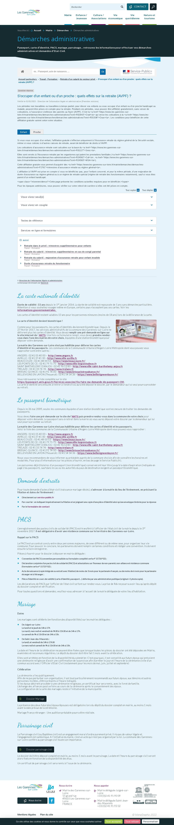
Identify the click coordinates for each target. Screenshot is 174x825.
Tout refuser (132, 821)
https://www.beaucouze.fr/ (69, 361)
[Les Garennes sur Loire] (28, 12)
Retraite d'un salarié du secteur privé (78, 79)
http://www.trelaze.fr (61, 369)
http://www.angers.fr (60, 355)
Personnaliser (150, 821)
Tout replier (131, 190)
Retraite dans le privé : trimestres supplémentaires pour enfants (57, 246)
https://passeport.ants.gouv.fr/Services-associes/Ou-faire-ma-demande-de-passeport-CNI (70, 382)
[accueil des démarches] (22, 71)
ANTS (42, 335)
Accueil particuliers (27, 79)
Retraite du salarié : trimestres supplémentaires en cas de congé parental (62, 252)
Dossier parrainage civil (39, 749)
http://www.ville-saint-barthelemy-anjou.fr (98, 366)
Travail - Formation (49, 79)
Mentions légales (26, 814)
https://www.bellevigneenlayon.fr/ (98, 374)
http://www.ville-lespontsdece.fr (77, 363)
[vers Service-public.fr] (138, 72)
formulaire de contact (38, 506)
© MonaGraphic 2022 (144, 814)
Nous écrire (35, 800)
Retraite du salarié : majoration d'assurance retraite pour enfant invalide (62, 257)
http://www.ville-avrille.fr (62, 358)
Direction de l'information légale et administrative (40, 281)
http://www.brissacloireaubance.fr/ (79, 371)
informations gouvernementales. (36, 310)
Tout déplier (148, 190)
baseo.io (44, 283)
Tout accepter (113, 821)
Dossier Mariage (35, 698)
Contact (140, 6)
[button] (87, 197)
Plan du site (46, 814)
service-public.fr (45, 497)
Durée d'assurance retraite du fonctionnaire (47, 263)
